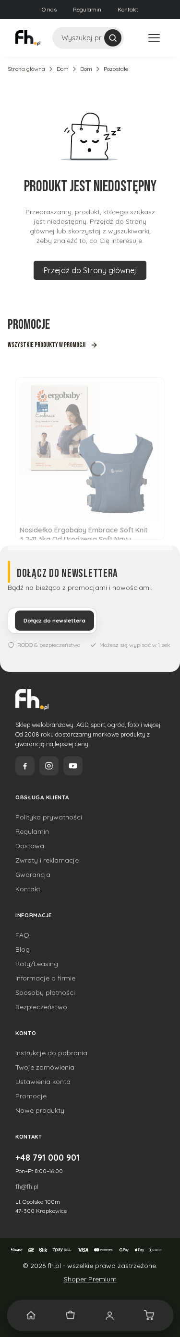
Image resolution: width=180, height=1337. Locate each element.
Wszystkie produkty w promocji (46, 345)
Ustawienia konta (43, 1081)
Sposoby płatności (45, 992)
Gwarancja (32, 874)
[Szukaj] (112, 37)
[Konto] (110, 1315)
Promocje (31, 1096)
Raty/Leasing (36, 963)
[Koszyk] (148, 1315)
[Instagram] (49, 765)
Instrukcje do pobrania (51, 1053)
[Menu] (154, 37)
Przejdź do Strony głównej (90, 270)
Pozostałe (116, 68)
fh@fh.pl (26, 1186)
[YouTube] (73, 765)
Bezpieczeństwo (41, 1007)
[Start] (31, 1315)
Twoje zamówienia (44, 1067)
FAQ (22, 935)
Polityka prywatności (48, 817)
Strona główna (26, 68)
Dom (63, 68)
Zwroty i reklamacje (47, 860)
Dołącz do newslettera (54, 620)
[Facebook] (25, 765)
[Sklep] (70, 1315)
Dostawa (29, 845)
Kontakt (128, 9)
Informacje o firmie (45, 978)
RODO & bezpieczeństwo (48, 644)
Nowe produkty (39, 1110)
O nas (49, 9)
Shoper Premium (90, 1279)
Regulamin (87, 9)
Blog (22, 949)
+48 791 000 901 (47, 1157)
